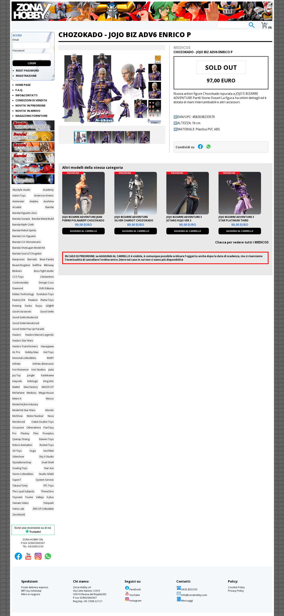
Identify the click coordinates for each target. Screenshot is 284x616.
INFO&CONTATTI (26, 95)
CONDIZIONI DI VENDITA (31, 100)
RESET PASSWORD (27, 70)
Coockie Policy (236, 587)
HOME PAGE (23, 85)
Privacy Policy (236, 590)
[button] (162, 48)
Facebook (135, 589)
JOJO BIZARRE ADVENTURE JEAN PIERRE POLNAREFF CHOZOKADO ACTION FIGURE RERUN (83, 220)
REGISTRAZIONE (26, 76)
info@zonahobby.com (194, 595)
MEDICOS (181, 47)
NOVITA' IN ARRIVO (27, 111)
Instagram (135, 600)
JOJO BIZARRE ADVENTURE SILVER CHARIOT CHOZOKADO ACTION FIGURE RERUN (133, 220)
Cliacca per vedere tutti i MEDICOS (242, 242)
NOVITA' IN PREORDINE (30, 105)
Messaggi (187, 600)
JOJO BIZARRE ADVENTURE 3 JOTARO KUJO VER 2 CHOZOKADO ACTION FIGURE (185, 220)
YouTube (134, 595)
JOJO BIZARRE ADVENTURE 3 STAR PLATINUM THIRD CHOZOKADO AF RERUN (236, 220)
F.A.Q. (19, 90)
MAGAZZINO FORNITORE (31, 116)
